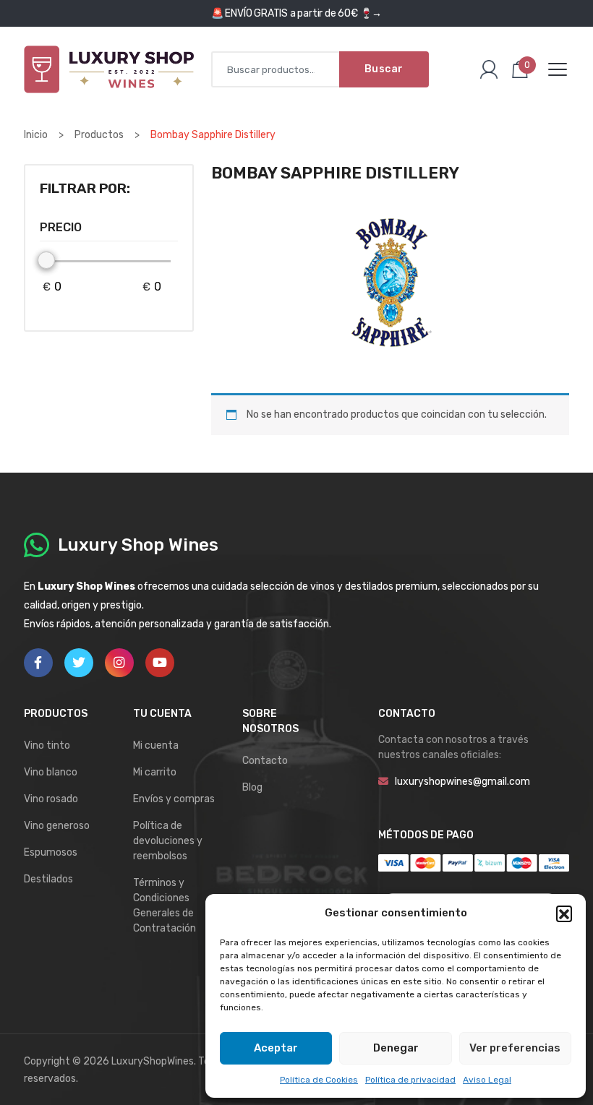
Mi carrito (154, 772)
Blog (252, 787)
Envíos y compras (174, 799)
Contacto (265, 760)
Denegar (396, 1047)
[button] (564, 913)
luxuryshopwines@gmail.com (462, 781)
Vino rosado (51, 799)
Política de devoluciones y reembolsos (167, 841)
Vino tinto (47, 745)
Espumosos (50, 852)
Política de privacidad (410, 1080)
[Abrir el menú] (557, 69)
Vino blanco (50, 772)
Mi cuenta (156, 745)
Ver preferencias (514, 1047)
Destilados (48, 879)
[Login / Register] (489, 69)
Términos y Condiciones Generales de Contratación (164, 905)
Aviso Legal (487, 1080)
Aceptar (276, 1047)
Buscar (384, 69)
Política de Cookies (319, 1080)
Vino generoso (57, 826)
